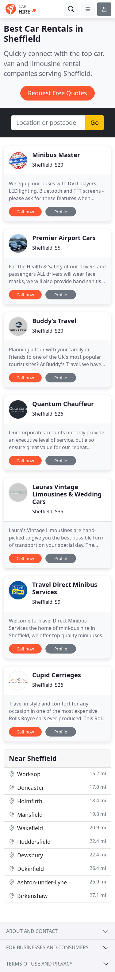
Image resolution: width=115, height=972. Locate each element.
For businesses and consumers (47, 947)
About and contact (32, 931)
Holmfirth (61, 801)
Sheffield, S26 (47, 413)
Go (94, 122)
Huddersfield (61, 841)
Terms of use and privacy (39, 963)
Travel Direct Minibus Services (64, 588)
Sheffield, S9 (46, 602)
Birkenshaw (61, 895)
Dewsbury (61, 855)
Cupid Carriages (56, 675)
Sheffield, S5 (46, 247)
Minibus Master (56, 155)
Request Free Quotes (57, 93)
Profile (60, 212)
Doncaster (61, 787)
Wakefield (61, 828)
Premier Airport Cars (64, 238)
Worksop (61, 774)
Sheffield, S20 (47, 164)
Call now (25, 212)
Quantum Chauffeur (63, 404)
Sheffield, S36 (47, 511)
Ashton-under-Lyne (61, 882)
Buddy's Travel (54, 321)
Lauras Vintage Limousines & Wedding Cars (67, 494)
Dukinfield (61, 868)
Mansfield (61, 814)
